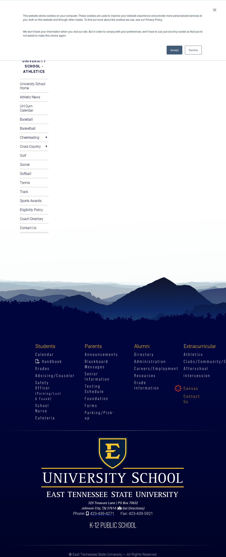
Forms (91, 405)
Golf (23, 155)
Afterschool (196, 368)
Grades (42, 368)
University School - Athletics (34, 66)
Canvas (191, 388)
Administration (150, 361)
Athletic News (30, 97)
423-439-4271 (102, 513)
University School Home (32, 85)
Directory (144, 354)
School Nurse (42, 408)
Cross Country (30, 146)
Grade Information (146, 385)
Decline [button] (193, 50)
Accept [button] (174, 50)
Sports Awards (30, 200)
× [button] (214, 8)
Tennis (25, 182)
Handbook (52, 361)
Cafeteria (45, 417)
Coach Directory (31, 218)
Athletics (193, 354)
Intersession (197, 375)
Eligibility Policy (31, 209)
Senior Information (97, 376)
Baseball (26, 119)
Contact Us (28, 227)
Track (24, 191)
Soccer (25, 164)
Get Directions (132, 508)
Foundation (97, 398)
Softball (25, 173)
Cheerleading (29, 137)
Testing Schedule (94, 389)
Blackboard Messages (96, 364)
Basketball (27, 128)
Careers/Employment (156, 368)
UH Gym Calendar (26, 108)
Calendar (44, 354)
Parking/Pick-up (100, 415)
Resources (145, 375)
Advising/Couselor (55, 375)
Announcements (101, 354)
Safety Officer (48, 390)
